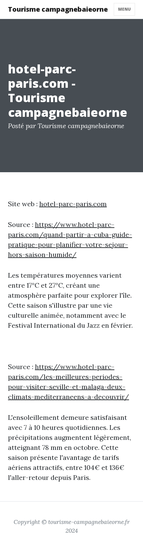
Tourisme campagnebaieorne (58, 9)
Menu (124, 9)
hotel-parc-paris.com (73, 204)
